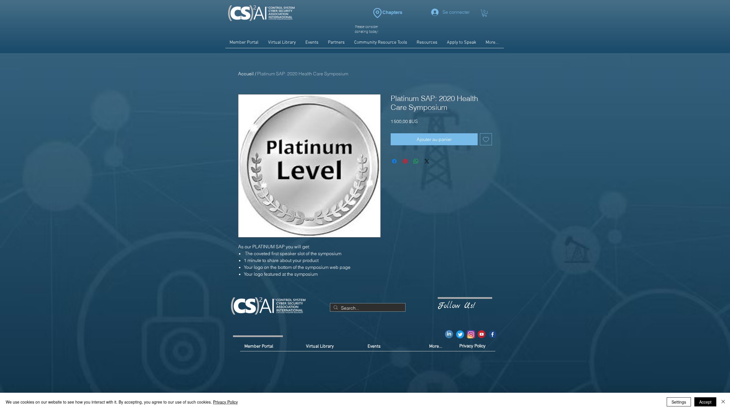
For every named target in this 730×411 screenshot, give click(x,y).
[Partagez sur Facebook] (394, 161)
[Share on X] (426, 161)
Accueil (246, 73)
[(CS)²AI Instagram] (471, 334)
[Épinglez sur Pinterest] (405, 161)
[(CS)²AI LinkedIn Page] (449, 334)
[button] (484, 13)
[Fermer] (723, 401)
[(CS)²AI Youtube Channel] (481, 334)
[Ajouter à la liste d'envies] (486, 139)
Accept (705, 402)
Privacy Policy (225, 402)
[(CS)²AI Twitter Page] (460, 334)
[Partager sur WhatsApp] (416, 161)
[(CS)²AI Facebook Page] (492, 334)
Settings (679, 402)
